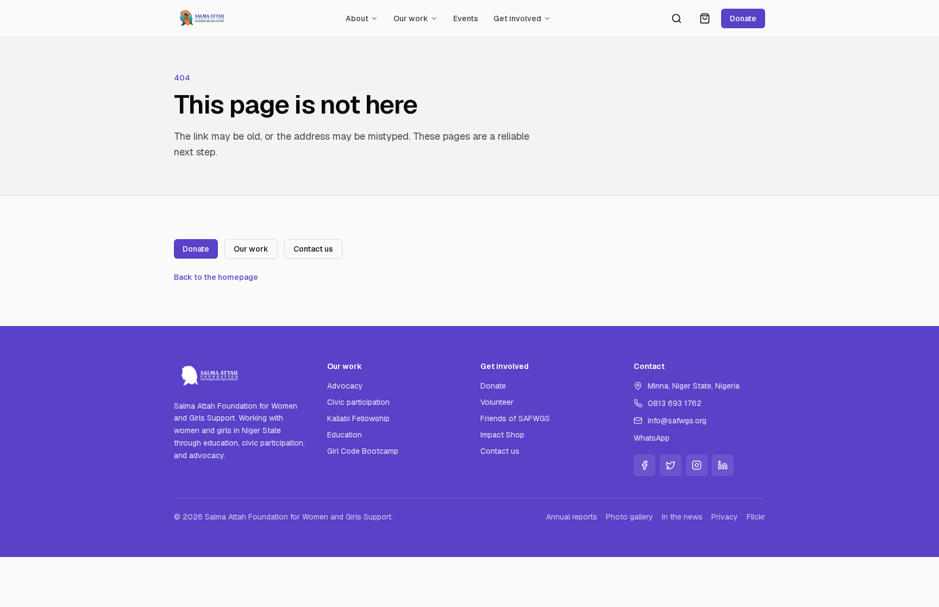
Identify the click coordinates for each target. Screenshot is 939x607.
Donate (743, 18)
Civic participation (358, 402)
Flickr (756, 517)
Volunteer (497, 402)
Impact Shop (502, 435)
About (357, 18)
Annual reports (571, 517)
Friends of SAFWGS (515, 418)
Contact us (313, 249)
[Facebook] (644, 465)
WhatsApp (651, 438)
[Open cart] (705, 18)
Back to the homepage (216, 277)
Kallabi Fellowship (358, 418)
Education (344, 435)
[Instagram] (697, 465)
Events (465, 18)
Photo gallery (629, 517)
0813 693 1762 (675, 403)
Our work (410, 18)
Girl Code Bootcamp (362, 451)
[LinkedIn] (723, 465)
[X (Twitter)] (670, 465)
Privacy (724, 517)
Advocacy (345, 386)
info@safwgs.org (677, 420)
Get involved (517, 18)
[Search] (676, 18)
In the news (682, 517)
